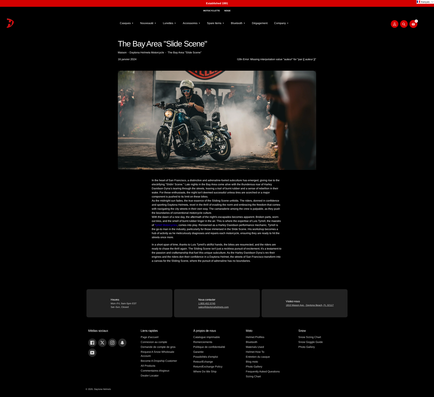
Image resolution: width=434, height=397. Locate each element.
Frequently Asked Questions (263, 371)
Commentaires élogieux (155, 370)
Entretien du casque (258, 356)
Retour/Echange (203, 361)
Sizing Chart (253, 376)
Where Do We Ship (204, 371)
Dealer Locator (150, 375)
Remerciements (202, 342)
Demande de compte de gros (158, 346)
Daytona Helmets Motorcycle (147, 52)
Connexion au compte (154, 342)
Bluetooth (251, 342)
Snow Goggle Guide (310, 342)
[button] (425, 2)
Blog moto (252, 361)
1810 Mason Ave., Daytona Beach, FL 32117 (310, 305)
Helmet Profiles (255, 337)
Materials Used (255, 346)
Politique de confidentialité (209, 346)
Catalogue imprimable (206, 337)
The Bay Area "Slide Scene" (185, 52)
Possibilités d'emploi (205, 356)
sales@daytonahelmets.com (213, 307)
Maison (122, 52)
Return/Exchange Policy (207, 366)
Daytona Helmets (102, 389)
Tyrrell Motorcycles (166, 225)
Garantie (198, 351)
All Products (148, 365)
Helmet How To (255, 351)
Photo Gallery (254, 366)
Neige (227, 10)
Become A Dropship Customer (159, 360)
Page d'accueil (150, 337)
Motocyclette (211, 10)
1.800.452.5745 (206, 303)
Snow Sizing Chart (309, 337)
